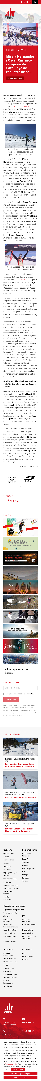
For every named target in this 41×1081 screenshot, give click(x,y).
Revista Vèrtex (27, 956)
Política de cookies (11, 1064)
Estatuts (6, 863)
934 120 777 (8, 1034)
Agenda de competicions (13, 910)
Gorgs (5, 965)
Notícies (10, 49)
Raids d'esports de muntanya (29, 937)
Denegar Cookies (20, 1077)
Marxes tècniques (9, 936)
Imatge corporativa (10, 885)
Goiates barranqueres (8, 982)
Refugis (25, 875)
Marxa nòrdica (27, 933)
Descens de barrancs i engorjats (10, 925)
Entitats (6, 876)
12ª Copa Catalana (24, 279)
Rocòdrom (7, 882)
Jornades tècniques (10, 974)
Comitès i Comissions (7, 898)
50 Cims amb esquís (10, 962)
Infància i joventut (28, 868)
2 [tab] (20, 487)
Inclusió (25, 865)
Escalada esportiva (29, 924)
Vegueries (7, 866)
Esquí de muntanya (10, 930)
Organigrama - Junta (10, 872)
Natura (24, 872)
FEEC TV (25, 953)
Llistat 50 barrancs (10, 978)
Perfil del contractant (11, 888)
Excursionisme (27, 930)
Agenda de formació (26, 854)
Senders (25, 881)
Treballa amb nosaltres (8, 892)
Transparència (8, 860)
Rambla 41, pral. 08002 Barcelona (9, 1023)
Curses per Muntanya (26, 920)
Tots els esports (10, 913)
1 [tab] (17, 487)
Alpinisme (6, 916)
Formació (25, 878)
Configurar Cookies (18, 1069)
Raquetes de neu (15, 78)
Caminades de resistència (8, 920)
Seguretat (25, 862)
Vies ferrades (8, 986)
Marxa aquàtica (9, 933)
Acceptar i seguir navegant (20, 1074)
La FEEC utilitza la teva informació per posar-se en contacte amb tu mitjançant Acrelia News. (19, 706)
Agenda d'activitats (8, 954)
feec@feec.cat (28, 1022)
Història (6, 857)
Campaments (8, 971)
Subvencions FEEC (10, 879)
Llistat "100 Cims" (10, 959)
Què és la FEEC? (9, 853)
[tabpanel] (11, 479)
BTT (23, 916)
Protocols (7, 869)
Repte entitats (8, 968)
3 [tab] (24, 487)
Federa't (25, 859)
